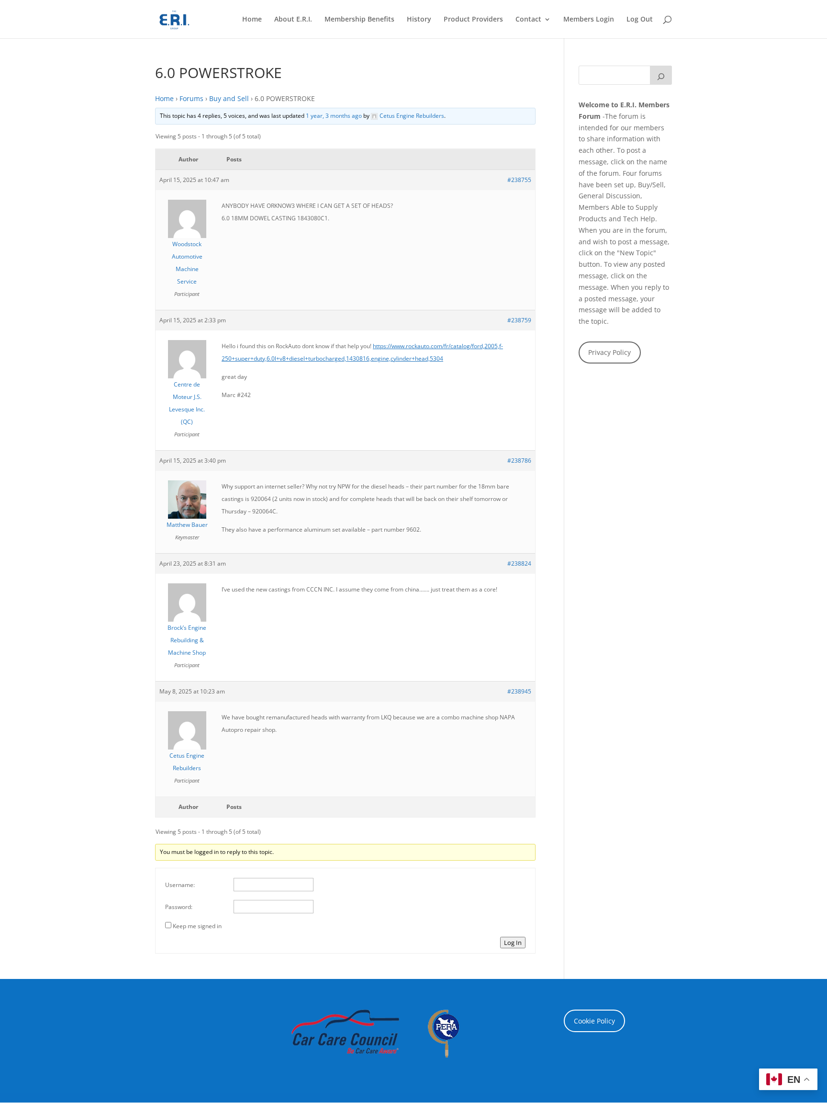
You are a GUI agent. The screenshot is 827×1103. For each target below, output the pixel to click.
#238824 (519, 563)
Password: (178, 907)
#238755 (519, 180)
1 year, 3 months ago (334, 116)
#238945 (519, 691)
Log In (513, 942)
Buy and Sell (229, 98)
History (419, 19)
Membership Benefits (359, 19)
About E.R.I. (293, 19)
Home (252, 19)
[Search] (661, 75)
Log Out (639, 19)
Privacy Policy (609, 352)
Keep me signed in (197, 926)
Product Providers (473, 19)
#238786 (519, 460)
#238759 (519, 320)
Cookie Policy (594, 1020)
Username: (180, 885)
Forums (191, 98)
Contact (528, 19)
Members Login (588, 19)
